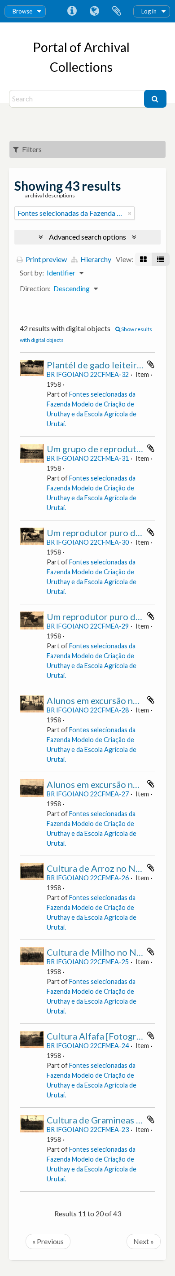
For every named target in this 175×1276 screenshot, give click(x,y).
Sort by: (32, 272)
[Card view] (143, 259)
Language (94, 11)
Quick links (72, 11)
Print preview (45, 259)
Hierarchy (95, 259)
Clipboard (116, 11)
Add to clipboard (150, 364)
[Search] (155, 99)
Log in (149, 11)
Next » (143, 1241)
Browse (22, 11)
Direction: (35, 288)
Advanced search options (87, 236)
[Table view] (161, 259)
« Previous (48, 1241)
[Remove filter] (129, 213)
